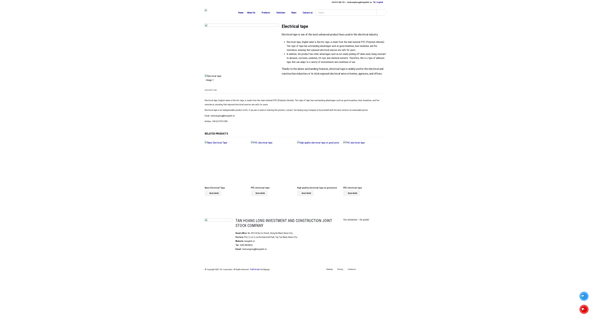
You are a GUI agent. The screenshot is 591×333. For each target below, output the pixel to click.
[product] (226, 162)
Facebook (361, 269)
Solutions (280, 12)
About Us (251, 12)
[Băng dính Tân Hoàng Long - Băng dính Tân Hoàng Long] (218, 12)
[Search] (381, 12)
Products (266, 12)
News (293, 12)
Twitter (366, 269)
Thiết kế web (255, 269)
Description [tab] (211, 90)
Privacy (340, 269)
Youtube (372, 269)
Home (240, 12)
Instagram (378, 269)
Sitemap (329, 269)
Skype (383, 269)
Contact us (308, 12)
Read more (214, 193)
